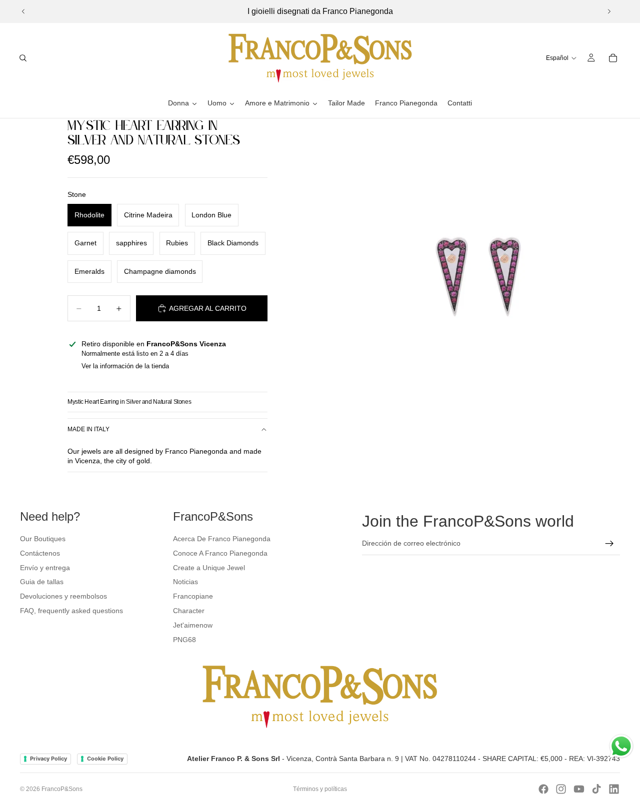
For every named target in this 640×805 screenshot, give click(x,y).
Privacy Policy (48, 758)
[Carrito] (613, 58)
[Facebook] (544, 789)
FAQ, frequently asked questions (71, 611)
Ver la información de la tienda (125, 366)
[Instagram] (561, 789)
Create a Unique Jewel (209, 568)
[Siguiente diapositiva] (609, 11)
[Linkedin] (614, 789)
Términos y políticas (320, 789)
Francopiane (193, 596)
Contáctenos (40, 553)
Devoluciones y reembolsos (63, 596)
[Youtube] (579, 789)
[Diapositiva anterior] (23, 11)
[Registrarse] (609, 543)
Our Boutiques (43, 539)
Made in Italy (89, 429)
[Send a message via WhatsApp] (621, 746)
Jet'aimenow (192, 625)
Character (188, 611)
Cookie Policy (105, 758)
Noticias (185, 582)
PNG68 (184, 640)
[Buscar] (23, 58)
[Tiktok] (596, 789)
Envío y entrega (45, 568)
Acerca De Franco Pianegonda (221, 539)
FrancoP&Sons (62, 789)
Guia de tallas (42, 582)
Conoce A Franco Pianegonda (220, 553)
